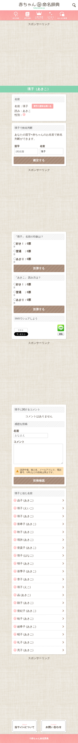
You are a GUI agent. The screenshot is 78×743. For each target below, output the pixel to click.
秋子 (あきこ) (25, 531)
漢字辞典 (27, 15)
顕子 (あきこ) (25, 602)
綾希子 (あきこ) (26, 626)
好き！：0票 (23, 243)
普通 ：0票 (23, 251)
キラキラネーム (50, 15)
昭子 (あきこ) (25, 634)
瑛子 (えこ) (24, 587)
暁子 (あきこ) (25, 618)
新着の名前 (62, 15)
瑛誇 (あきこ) (25, 539)
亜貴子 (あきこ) (26, 547)
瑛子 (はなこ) (25, 555)
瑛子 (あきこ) (25, 516)
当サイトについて (24, 726)
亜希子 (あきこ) (26, 523)
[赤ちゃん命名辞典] (39, 5)
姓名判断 (16, 15)
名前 (42, 146)
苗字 (17, 146)
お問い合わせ (53, 726)
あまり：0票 (23, 258)
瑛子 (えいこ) (25, 508)
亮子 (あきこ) (25, 650)
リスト (21, 330)
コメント (19, 441)
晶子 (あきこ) (25, 500)
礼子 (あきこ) (25, 642)
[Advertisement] (39, 55)
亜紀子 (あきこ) (26, 610)
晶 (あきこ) (24, 595)
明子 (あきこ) (25, 563)
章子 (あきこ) (25, 579)
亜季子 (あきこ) (26, 571)
